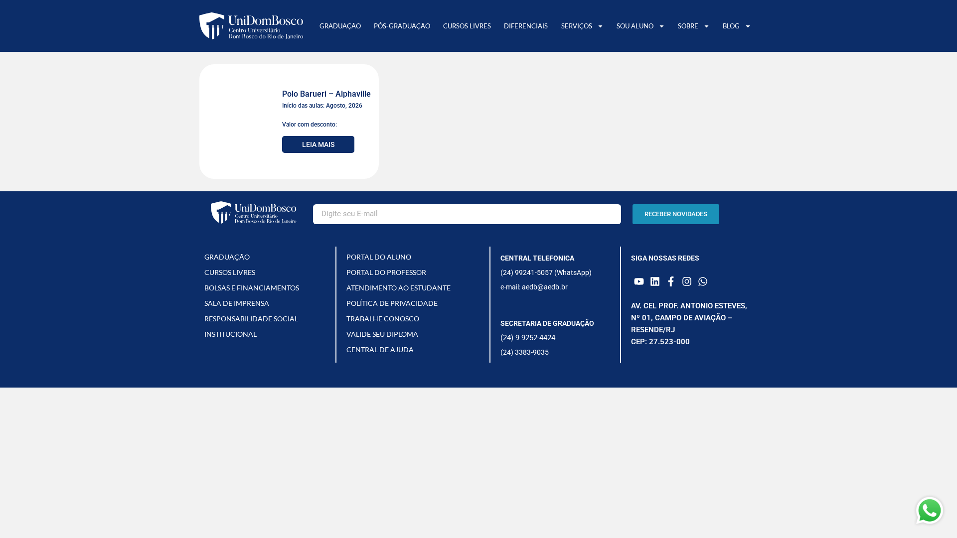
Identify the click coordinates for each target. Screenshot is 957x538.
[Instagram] (687, 281)
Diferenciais (526, 26)
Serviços (576, 26)
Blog (731, 26)
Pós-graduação (402, 26)
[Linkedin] (655, 281)
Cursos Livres (467, 26)
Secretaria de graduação (547, 323)
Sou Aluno (635, 26)
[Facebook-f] (671, 281)
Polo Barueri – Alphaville (326, 94)
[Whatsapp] (703, 281)
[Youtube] (639, 281)
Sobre (688, 26)
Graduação (340, 26)
